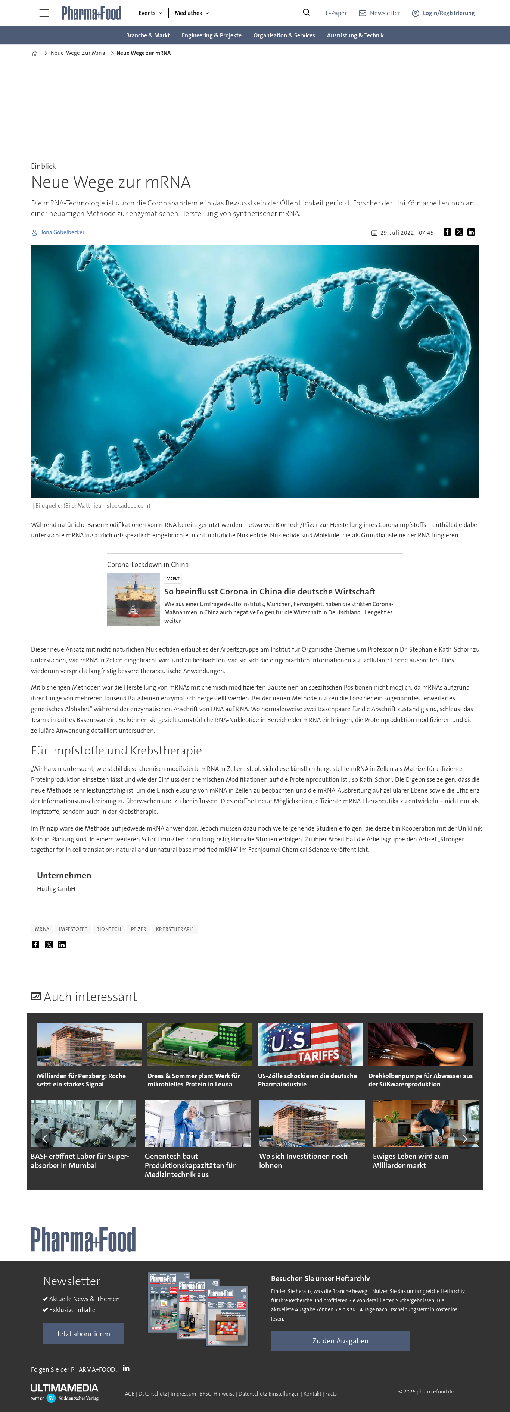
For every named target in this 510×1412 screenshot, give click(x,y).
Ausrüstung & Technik (355, 35)
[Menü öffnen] (44, 13)
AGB (130, 1393)
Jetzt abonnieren (84, 1334)
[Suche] (306, 13)
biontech (108, 929)
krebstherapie (175, 929)
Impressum (183, 1393)
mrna (42, 929)
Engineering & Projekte (212, 35)
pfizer (139, 929)
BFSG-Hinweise (217, 1393)
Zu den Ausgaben (340, 1341)
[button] (45, 1139)
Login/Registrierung (449, 13)
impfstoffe (73, 929)
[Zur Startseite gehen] (92, 13)
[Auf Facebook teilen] (448, 232)
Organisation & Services (284, 35)
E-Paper (336, 13)
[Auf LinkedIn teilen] (472, 232)
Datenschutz (153, 1393)
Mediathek (188, 13)
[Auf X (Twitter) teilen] (460, 232)
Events (147, 13)
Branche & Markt (148, 35)
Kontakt (312, 1393)
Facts (331, 1393)
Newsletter (385, 13)
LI (128, 1368)
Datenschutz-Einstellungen (269, 1393)
